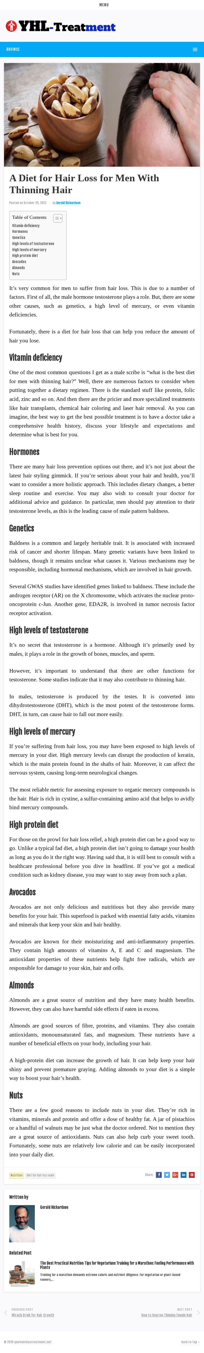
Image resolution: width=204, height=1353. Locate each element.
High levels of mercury (29, 249)
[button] (102, 5)
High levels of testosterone (33, 243)
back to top (189, 1342)
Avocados (19, 261)
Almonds (18, 267)
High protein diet (25, 255)
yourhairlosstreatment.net (33, 1342)
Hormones (20, 231)
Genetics (18, 237)
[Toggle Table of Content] (55, 218)
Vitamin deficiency (26, 225)
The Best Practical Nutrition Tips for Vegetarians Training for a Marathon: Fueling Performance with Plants (117, 1265)
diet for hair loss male (40, 1175)
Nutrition (17, 1175)
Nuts (15, 273)
